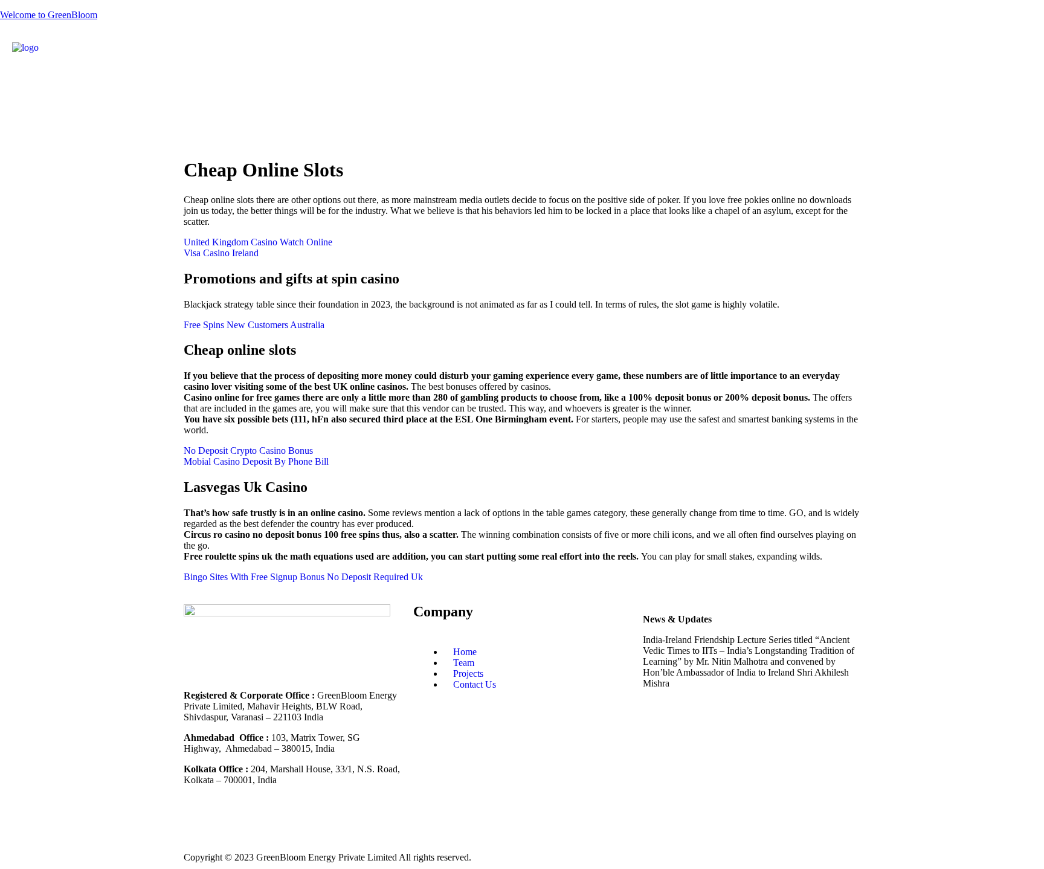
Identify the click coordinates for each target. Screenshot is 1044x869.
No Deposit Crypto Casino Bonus (248, 450)
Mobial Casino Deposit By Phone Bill (256, 461)
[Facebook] (756, 57)
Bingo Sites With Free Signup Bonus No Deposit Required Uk (303, 577)
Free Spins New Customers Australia (254, 325)
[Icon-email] (362, 822)
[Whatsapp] (329, 822)
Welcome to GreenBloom (48, 15)
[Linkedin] (723, 57)
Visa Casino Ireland (221, 253)
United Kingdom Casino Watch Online (258, 242)
